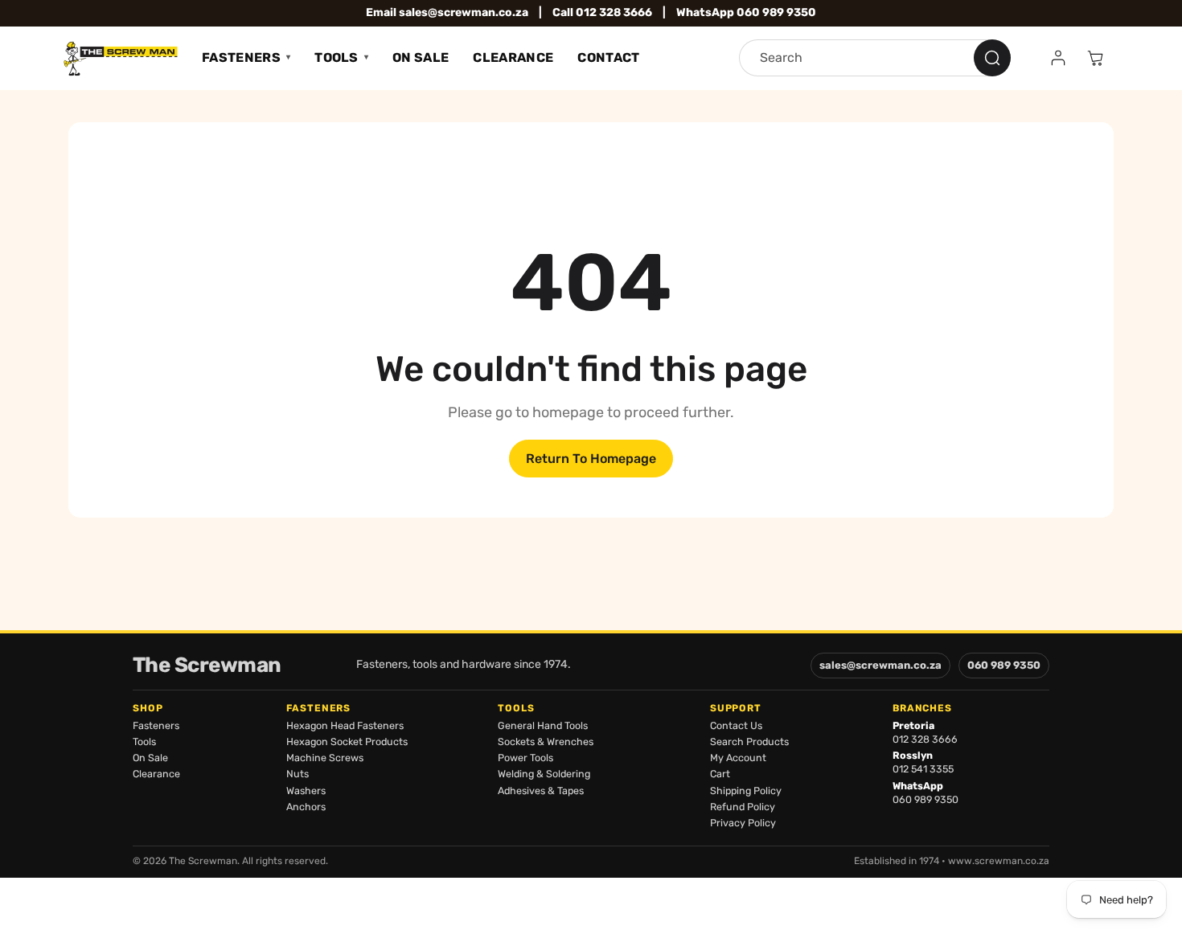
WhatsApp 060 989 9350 (746, 12)
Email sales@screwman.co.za (447, 12)
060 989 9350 (1003, 665)
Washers (306, 790)
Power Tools (525, 758)
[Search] (992, 57)
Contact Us (736, 725)
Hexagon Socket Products (347, 741)
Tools (336, 57)
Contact (608, 57)
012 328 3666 (925, 739)
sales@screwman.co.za (880, 665)
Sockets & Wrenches (545, 741)
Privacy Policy (743, 823)
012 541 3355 (923, 769)
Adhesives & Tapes (541, 790)
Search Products (749, 741)
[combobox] (875, 58)
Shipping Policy (746, 790)
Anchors (306, 807)
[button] (1095, 58)
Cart (720, 774)
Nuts (297, 774)
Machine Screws (324, 758)
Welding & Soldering (544, 774)
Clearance (513, 57)
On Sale (420, 57)
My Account (738, 758)
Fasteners (241, 57)
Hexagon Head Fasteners (345, 725)
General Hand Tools (543, 725)
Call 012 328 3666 (602, 12)
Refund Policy (742, 807)
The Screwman (207, 665)
